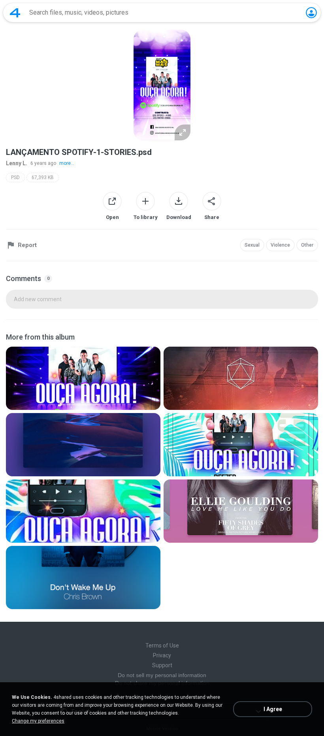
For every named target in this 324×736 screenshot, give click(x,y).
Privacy (162, 655)
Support (162, 665)
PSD (15, 177)
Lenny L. (16, 163)
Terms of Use (162, 645)
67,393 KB (43, 177)
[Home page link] (15, 13)
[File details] (83, 378)
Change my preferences (38, 721)
